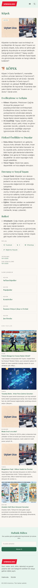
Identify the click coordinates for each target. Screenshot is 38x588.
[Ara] (34, 4)
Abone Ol (19, 549)
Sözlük (13, 577)
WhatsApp (30, 245)
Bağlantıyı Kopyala (11, 250)
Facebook (9, 245)
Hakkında (5, 577)
